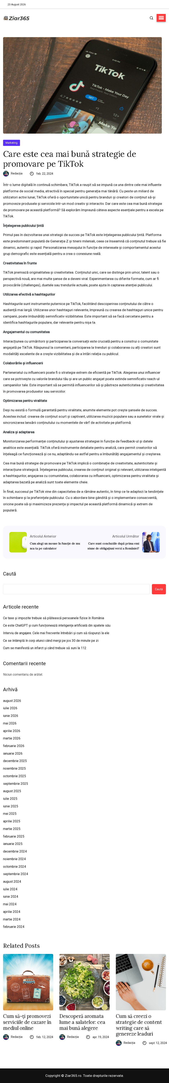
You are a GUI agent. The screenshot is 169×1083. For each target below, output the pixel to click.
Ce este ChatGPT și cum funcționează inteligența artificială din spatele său (56, 625)
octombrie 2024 (14, 867)
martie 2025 (11, 829)
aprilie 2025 (11, 821)
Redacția (16, 173)
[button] (161, 18)
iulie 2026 (10, 708)
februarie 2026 (13, 746)
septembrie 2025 (15, 784)
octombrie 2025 (14, 776)
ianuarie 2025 (12, 844)
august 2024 (12, 882)
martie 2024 (11, 919)
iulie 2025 (10, 799)
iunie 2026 (10, 716)
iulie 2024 (10, 889)
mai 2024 (9, 904)
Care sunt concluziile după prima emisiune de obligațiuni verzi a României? (113, 546)
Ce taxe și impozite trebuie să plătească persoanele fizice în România (53, 618)
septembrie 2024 (15, 874)
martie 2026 (11, 738)
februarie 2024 (13, 927)
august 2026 (12, 701)
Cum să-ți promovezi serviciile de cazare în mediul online (27, 1022)
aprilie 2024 (11, 912)
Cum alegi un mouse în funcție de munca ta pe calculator (55, 546)
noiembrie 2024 (14, 859)
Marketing (12, 142)
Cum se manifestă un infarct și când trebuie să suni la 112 (44, 648)
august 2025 (12, 791)
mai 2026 (9, 723)
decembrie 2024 (15, 851)
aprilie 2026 (11, 731)
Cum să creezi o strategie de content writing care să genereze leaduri (139, 1025)
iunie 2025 (10, 806)
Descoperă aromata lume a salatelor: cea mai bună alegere (82, 1022)
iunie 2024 (10, 896)
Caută (9, 574)
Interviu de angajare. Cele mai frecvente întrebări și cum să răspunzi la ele (56, 633)
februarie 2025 (13, 836)
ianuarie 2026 (12, 753)
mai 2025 (9, 814)
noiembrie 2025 (14, 768)
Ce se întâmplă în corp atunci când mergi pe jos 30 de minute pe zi (51, 641)
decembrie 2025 (15, 761)
